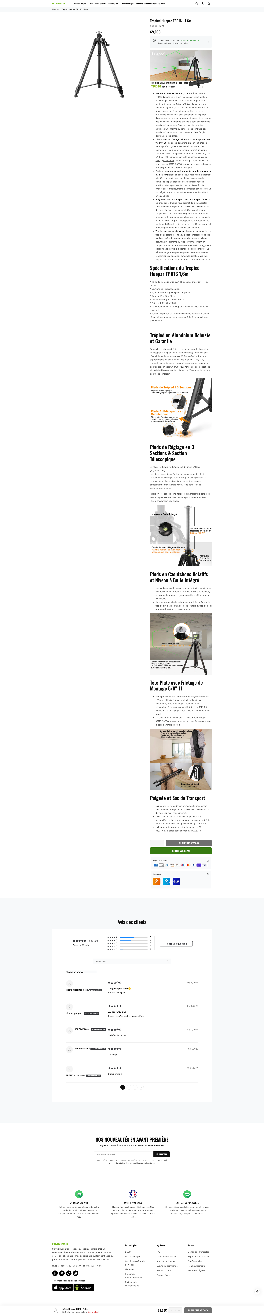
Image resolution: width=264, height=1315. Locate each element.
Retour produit (164, 1270)
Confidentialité (195, 1261)
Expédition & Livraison (199, 1256)
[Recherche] (197, 3)
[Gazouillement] (62, 1273)
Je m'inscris (161, 1154)
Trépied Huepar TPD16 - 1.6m (75, 1309)
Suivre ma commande (167, 1266)
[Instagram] (69, 1273)
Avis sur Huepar (133, 1256)
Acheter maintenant (181, 850)
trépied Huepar (198, 93)
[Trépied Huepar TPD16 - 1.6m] (55, 1310)
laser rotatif (168, 160)
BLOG (128, 1252)
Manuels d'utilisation (167, 1256)
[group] (97, 64)
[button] (154, 25)
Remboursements (196, 1266)
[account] (203, 3)
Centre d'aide (163, 1275)
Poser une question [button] (176, 943)
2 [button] (129, 1087)
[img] (114, 982)
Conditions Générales (198, 1252)
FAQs (159, 1252)
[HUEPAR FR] (58, 3)
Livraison (129, 1269)
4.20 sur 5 (93, 941)
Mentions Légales (196, 1270)
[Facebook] (55, 1273)
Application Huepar (166, 1261)
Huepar (55, 9)
